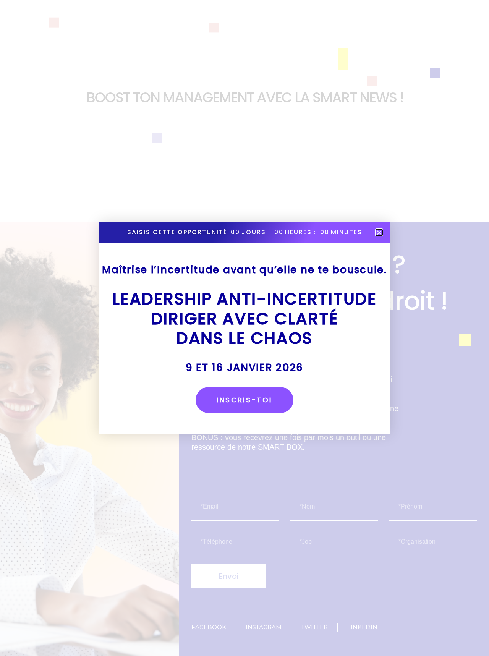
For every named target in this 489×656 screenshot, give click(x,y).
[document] (244, 328)
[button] (379, 232)
